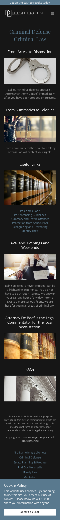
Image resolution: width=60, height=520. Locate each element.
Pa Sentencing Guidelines (30, 215)
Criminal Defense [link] (30, 457)
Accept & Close (30, 512)
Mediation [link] (30, 477)
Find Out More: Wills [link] (30, 467)
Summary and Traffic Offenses (30, 219)
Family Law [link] (30, 472)
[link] (22, 13)
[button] (52, 13)
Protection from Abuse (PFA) (30, 223)
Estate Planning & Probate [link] (30, 462)
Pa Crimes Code (30, 211)
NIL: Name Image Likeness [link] (30, 452)
